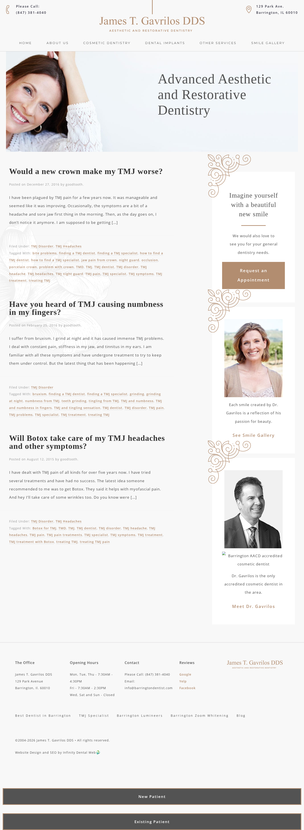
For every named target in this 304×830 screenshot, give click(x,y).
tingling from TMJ (104, 401)
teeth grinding (74, 401)
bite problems (44, 253)
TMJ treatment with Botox (31, 542)
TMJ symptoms (141, 274)
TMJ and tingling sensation (77, 408)
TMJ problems (21, 415)
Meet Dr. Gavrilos (253, 606)
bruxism (39, 394)
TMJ (89, 267)
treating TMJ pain (95, 542)
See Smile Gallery (254, 435)
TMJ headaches (40, 274)
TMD (80, 267)
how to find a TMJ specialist (55, 260)
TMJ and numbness (137, 401)
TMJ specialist (114, 274)
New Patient (152, 796)
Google (185, 674)
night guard (129, 260)
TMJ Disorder (42, 246)
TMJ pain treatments (64, 535)
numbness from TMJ (42, 401)
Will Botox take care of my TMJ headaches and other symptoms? (87, 442)
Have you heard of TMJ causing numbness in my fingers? (86, 308)
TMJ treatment (73, 415)
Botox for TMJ (44, 528)
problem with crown (56, 267)
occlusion (150, 260)
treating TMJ (39, 280)
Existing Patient (152, 821)
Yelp (183, 681)
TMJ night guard (69, 274)
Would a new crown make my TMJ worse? (86, 171)
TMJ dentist (104, 267)
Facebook (187, 688)
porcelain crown (23, 267)
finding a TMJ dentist (77, 253)
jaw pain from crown (99, 260)
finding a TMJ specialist (117, 253)
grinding (137, 394)
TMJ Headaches (69, 246)
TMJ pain (92, 274)
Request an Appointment (253, 275)
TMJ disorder (127, 267)
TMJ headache (135, 528)
